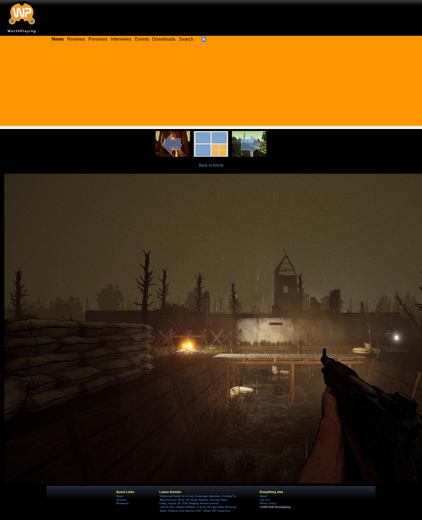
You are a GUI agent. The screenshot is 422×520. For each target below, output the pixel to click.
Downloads (163, 39)
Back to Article (211, 165)
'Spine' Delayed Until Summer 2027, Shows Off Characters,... (196, 510)
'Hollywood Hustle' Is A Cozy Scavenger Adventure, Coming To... (198, 496)
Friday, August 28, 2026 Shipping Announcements (189, 503)
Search (186, 39)
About (263, 496)
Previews (97, 39)
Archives (121, 500)
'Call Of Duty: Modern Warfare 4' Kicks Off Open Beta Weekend (197, 507)
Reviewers (122, 503)
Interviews (121, 39)
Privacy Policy (268, 503)
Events (142, 39)
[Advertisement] (211, 86)
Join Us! (265, 500)
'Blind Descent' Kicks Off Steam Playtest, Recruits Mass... (194, 500)
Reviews (76, 39)
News (119, 496)
